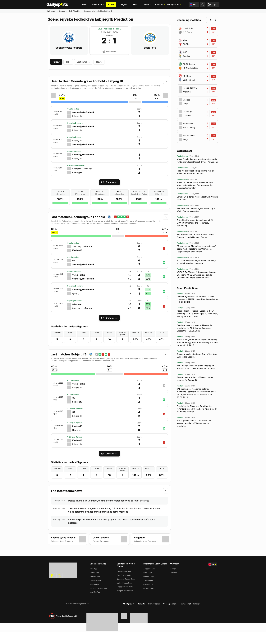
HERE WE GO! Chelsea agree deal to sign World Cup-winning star (196, 209)
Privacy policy (154, 604)
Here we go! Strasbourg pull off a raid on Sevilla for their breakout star (195, 172)
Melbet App (94, 573)
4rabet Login (148, 584)
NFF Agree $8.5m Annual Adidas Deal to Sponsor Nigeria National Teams (195, 235)
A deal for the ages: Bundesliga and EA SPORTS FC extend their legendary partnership (195, 223)
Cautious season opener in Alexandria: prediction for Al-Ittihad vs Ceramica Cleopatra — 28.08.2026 (194, 328)
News (85, 4)
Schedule (54, 541)
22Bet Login (148, 580)
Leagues (124, 4)
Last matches (83, 62)
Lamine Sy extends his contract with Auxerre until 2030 (197, 198)
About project (128, 604)
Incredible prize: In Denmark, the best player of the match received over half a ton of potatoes (112, 521)
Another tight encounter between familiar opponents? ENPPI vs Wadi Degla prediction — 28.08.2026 (197, 299)
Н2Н (68, 62)
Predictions (96, 4)
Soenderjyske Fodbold (68, 47)
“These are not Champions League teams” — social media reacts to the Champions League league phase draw (197, 249)
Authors (173, 569)
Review (56, 62)
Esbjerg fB (150, 47)
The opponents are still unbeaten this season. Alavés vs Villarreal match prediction (194, 423)
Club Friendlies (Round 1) (109, 29)
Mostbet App (95, 577)
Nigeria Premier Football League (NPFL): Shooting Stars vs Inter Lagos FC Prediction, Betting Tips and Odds (197, 314)
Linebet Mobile (95, 580)
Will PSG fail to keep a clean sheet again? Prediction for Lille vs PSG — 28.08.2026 (196, 367)
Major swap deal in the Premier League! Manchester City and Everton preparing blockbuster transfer (195, 185)
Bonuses (159, 4)
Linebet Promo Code (125, 587)
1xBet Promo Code (124, 571)
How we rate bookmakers (190, 604)
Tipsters (173, 573)
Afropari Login (149, 569)
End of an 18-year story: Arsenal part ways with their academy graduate (196, 261)
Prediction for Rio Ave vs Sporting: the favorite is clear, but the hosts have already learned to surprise (197, 409)
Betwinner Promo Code (126, 579)
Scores (111, 4)
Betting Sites (173, 4)
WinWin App (94, 584)
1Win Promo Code (124, 575)
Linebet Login (148, 577)
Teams (134, 4)
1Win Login (147, 573)
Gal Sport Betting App (98, 588)
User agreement (169, 604)
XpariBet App (95, 592)
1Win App (93, 569)
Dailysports (51, 11)
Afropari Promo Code (125, 591)
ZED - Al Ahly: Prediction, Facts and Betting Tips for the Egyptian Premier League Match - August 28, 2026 (197, 342)
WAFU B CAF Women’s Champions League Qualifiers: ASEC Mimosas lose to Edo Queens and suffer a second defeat (196, 275)
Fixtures (96, 541)
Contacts (141, 604)
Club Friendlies (74, 11)
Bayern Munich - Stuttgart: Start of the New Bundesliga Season (197, 355)
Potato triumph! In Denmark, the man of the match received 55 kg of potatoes (108, 500)
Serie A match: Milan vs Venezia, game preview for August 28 (195, 378)
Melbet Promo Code (124, 583)
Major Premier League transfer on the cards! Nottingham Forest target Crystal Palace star (197, 160)
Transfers (146, 4)
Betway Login (148, 588)
